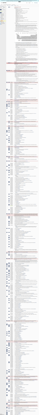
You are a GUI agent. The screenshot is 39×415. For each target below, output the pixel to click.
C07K (26, 65)
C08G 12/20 (11, 134)
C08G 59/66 (11, 245)
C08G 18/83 (11, 209)
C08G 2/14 (11, 88)
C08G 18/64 (11, 193)
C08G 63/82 (11, 311)
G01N (27, 52)
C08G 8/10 (11, 107)
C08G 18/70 (11, 198)
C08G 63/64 (29, 302)
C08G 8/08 (11, 106)
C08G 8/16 (11, 110)
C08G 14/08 (11, 151)
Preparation (17, 226)
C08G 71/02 (11, 403)
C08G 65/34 (11, 369)
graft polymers (17, 119)
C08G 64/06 (11, 325)
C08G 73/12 (11, 411)
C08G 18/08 (11, 165)
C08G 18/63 (11, 191)
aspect (25, 43)
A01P (19, 69)
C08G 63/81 (11, 310)
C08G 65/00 (11, 340)
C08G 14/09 (11, 152)
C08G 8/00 (11, 103)
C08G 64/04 (11, 324)
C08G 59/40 (11, 235)
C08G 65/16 (11, 348)
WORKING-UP (34, 62)
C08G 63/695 (11, 306)
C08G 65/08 (11, 345)
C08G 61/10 (11, 256)
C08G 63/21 (11, 281)
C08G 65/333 (11, 364)
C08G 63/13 (11, 267)
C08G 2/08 (28, 88)
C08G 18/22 (11, 172)
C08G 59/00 (11, 213)
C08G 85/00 (26, 80)
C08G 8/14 (11, 109)
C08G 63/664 (11, 299)
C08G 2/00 (29, 78)
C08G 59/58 (11, 242)
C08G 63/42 (11, 284)
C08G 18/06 (11, 164)
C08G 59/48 (11, 238)
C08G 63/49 (11, 288)
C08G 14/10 (11, 153)
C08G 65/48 (11, 375)
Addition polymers (16, 82)
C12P (32, 71)
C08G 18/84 (11, 210)
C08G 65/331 (11, 362)
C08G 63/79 (19, 310)
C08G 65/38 (11, 371)
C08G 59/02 (11, 216)
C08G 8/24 (11, 113)
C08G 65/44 (11, 373)
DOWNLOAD (3, 6)
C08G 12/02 (11, 127)
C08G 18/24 (11, 173)
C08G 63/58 (11, 295)
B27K (23, 51)
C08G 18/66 (11, 195)
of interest (24, 81)
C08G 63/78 (16, 261)
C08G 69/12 (11, 384)
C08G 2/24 (11, 92)
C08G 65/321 (11, 355)
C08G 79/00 (31, 78)
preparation (19, 24)
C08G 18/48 (11, 184)
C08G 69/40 (11, 396)
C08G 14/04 (11, 148)
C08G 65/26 (11, 352)
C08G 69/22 (11, 388)
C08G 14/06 (11, 149)
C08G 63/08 (11, 264)
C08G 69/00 (11, 379)
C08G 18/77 (11, 204)
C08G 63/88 (11, 317)
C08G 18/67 (11, 196)
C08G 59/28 (11, 230)
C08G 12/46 (11, 144)
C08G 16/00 (11, 156)
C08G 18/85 (11, 211)
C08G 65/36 (11, 370)
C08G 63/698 (11, 307)
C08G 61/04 (11, 254)
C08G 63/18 (11, 270)
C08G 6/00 (11, 101)
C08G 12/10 (11, 130)
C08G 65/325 (11, 358)
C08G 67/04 (11, 378)
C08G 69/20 (11, 387)
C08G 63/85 (11, 314)
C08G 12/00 (33, 405)
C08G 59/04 (11, 217)
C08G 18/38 (11, 180)
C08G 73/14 (11, 412)
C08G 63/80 (11, 309)
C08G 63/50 (11, 289)
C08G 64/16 (11, 329)
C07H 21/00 (36, 66)
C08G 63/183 (11, 272)
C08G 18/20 (11, 171)
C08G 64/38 (11, 338)
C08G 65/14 (11, 347)
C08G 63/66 (11, 298)
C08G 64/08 (11, 326)
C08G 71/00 (35, 405)
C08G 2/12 (11, 87)
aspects (23, 58)
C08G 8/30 (11, 116)
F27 (17, 46)
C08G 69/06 (11, 382)
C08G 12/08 (11, 129)
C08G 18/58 (11, 188)
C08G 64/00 (11, 320)
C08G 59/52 (11, 240)
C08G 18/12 (11, 169)
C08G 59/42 (11, 236)
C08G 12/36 (11, 140)
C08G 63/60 (11, 296)
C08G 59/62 (11, 244)
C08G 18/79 (2, 11)
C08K (34, 81)
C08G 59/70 (11, 247)
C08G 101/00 (28, 162)
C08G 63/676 (11, 301)
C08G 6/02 (11, 102)
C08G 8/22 (11, 112)
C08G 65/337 (11, 367)
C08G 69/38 (11, 395)
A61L (25, 49)
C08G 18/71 (11, 199)
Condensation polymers (16, 99)
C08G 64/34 (11, 336)
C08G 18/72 (11, 200)
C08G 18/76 (11, 203)
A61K (24, 48)
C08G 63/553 (11, 293)
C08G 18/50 (11, 185)
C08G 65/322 (11, 356)
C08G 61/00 (18, 249)
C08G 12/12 (11, 131)
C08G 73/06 (11, 408)
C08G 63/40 (11, 283)
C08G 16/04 (11, 158)
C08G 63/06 (11, 263)
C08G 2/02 (11, 83)
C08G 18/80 (11, 207)
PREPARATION (28, 62)
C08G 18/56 (11, 187)
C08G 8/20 (35, 113)
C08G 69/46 (11, 399)
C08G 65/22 (11, 350)
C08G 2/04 (11, 84)
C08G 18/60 (11, 189)
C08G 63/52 (11, 290)
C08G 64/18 (11, 330)
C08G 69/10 (11, 383)
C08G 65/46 (11, 374)
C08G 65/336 (11, 366)
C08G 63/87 (18, 261)
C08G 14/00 (11, 146)
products (24, 25)
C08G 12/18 (11, 133)
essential (26, 44)
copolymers (33, 82)
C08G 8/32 (11, 117)
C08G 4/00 (11, 99)
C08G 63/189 (11, 274)
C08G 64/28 (11, 334)
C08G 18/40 (11, 181)
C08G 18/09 (11, 166)
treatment (34, 28)
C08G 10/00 (11, 121)
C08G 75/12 (25, 341)
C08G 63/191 (11, 276)
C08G (11, 70)
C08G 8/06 (11, 105)
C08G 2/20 (11, 90)
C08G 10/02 (11, 122)
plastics (18, 25)
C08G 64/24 (11, 332)
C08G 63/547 (11, 292)
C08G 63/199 (11, 279)
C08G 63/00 (11, 258)
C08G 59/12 (11, 220)
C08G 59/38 (11, 234)
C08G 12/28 (11, 137)
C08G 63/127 (11, 266)
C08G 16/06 (11, 159)
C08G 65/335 (11, 365)
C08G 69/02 (11, 380)
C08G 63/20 (11, 280)
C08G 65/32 (11, 354)
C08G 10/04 (11, 123)
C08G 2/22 (11, 91)
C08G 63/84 (11, 313)
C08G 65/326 (11, 359)
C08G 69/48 (11, 400)
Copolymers (16, 377)
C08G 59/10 (11, 219)
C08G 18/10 (11, 167)
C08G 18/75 (11, 202)
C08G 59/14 (11, 221)
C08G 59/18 (11, 223)
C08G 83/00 (34, 78)
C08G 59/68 (11, 246)
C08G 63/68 (11, 302)
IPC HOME (1, 6)
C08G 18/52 (11, 186)
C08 (10, 62)
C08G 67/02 (11, 377)
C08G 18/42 (11, 182)
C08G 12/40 (11, 142)
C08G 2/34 (11, 96)
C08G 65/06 (11, 344)
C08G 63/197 (11, 278)
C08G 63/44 (11, 285)
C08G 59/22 (11, 228)
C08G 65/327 (11, 360)
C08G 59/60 (11, 243)
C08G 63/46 (11, 286)
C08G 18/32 (11, 178)
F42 (25, 57)
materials (20, 53)
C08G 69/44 (23, 321)
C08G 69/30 (11, 391)
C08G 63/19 (11, 275)
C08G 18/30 (11, 177)
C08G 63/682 (11, 303)
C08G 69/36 (11, 394)
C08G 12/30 (11, 138)
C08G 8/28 (11, 115)
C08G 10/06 (11, 124)
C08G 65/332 (11, 363)
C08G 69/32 (11, 392)
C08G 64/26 (11, 333)
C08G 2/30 (11, 94)
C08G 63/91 (11, 319)
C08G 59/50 (11, 239)
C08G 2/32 (11, 95)
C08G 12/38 (11, 141)
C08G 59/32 (11, 232)
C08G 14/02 (11, 147)
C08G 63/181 (11, 271)
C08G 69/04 (11, 381)
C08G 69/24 (11, 389)
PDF (2, 12)
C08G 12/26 (11, 136)
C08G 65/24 (11, 351)
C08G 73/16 (30, 321)
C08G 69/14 (11, 385)
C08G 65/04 (11, 343)
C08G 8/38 (11, 119)
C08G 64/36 (11, 337)
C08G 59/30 (11, 231)
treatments (21, 28)
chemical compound (16, 71)
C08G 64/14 (11, 328)
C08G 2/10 (11, 86)
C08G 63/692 (11, 305)
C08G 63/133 (11, 268)
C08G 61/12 (11, 257)
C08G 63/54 (11, 291)
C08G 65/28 (26, 369)
